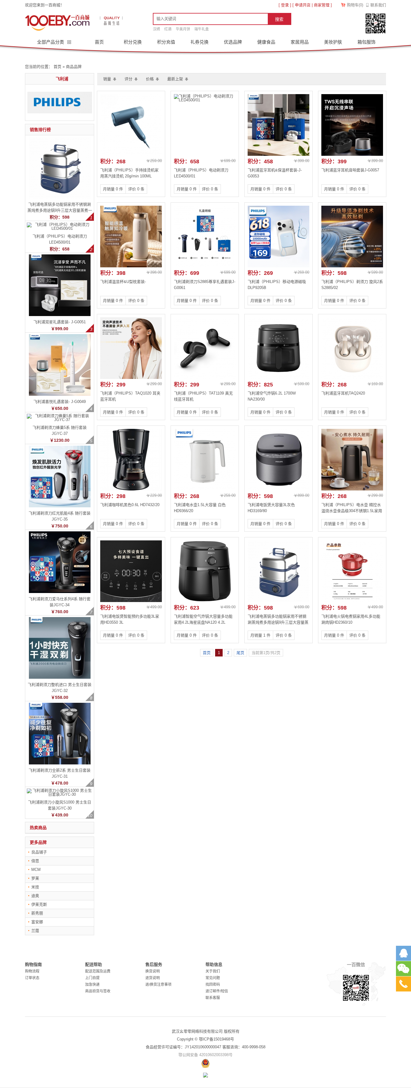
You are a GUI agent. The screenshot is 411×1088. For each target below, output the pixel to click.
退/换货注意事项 (158, 984)
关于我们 (213, 971)
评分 (128, 79)
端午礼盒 (201, 29)
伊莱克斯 (39, 904)
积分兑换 (133, 42)
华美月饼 (183, 29)
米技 (35, 887)
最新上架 (175, 79)
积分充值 (166, 42)
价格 (150, 79)
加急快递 (92, 984)
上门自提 (92, 978)
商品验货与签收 (97, 991)
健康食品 (266, 42)
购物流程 (32, 971)
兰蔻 (35, 930)
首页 (99, 42)
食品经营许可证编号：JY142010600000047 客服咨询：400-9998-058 (205, 1047)
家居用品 (300, 42)
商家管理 (321, 5)
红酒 (168, 29)
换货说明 (152, 971)
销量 (107, 79)
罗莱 (35, 878)
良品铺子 (39, 852)
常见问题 (213, 978)
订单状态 (32, 978)
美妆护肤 (333, 42)
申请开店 (303, 5)
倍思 (35, 861)
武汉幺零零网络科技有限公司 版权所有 (205, 1031)
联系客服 (213, 998)
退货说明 (152, 978)
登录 (285, 5)
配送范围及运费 (97, 971)
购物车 (355, 5)
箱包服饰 (366, 42)
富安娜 (37, 922)
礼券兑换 (199, 42)
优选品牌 (233, 42)
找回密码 (213, 984)
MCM (36, 869)
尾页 (240, 652)
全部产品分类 (51, 42)
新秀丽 (37, 913)
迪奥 (35, 895)
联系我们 (378, 5)
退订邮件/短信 (217, 991)
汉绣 (156, 29)
